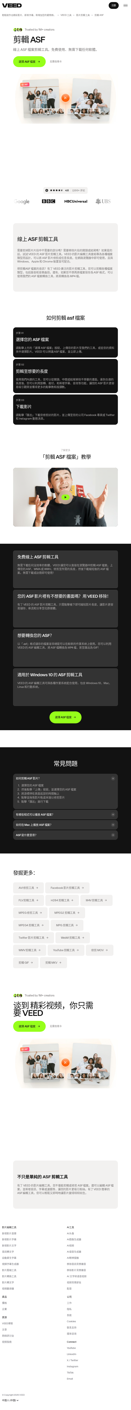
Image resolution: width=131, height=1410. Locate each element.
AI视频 (70, 1245)
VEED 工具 (66, 15)
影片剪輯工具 (83, 15)
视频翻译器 (8, 1288)
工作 (69, 1302)
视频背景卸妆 (74, 1282)
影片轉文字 (8, 1282)
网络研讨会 (8, 1335)
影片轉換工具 (9, 1276)
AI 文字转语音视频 (76, 1276)
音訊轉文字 (8, 1251)
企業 (4, 1309)
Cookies (71, 1321)
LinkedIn (71, 1354)
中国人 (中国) (9, 1400)
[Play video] (65, 497)
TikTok (70, 1372)
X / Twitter (72, 1360)
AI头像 (70, 1233)
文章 (4, 1329)
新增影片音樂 (9, 1233)
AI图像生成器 (74, 1239)
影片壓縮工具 (9, 1270)
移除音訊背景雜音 (76, 1264)
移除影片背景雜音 (76, 1270)
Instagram (72, 1366)
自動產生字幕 (9, 1257)
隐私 (69, 1309)
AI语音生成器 (74, 1251)
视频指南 (7, 1341)
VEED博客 (7, 1323)
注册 (113, 5)
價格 (4, 1302)
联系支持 (71, 1327)
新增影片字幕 (9, 1239)
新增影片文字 (9, 1245)
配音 (69, 1288)
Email (70, 1378)
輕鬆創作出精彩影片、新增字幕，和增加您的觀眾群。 (29, 15)
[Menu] (125, 5)
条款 (69, 1315)
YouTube (71, 1348)
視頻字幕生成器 (10, 1264)
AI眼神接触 (73, 1257)
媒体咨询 (71, 1333)
